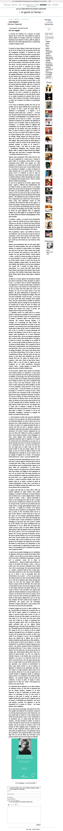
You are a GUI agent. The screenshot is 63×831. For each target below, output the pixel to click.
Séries (20, 4)
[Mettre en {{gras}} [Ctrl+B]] (8, 805)
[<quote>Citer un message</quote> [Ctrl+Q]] (16, 805)
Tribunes (49, 4)
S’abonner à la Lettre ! (31, 6)
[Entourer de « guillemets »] (18, 805)
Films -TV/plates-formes (28, 4)
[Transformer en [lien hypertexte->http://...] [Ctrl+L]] (13, 805)
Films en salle (7, 4)
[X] (51, 22)
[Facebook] (48, 22)
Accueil (10, 19)
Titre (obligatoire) (10, 797)
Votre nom (9, 790)
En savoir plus (43, 1)
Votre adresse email (10, 794)
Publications (43, 4)
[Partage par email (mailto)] (46, 22)
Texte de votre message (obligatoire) (13, 800)
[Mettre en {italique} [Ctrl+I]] (11, 805)
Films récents (14, 4)
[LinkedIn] (49, 22)
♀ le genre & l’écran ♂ (31, 12)
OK (50, 1)
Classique (37, 4)
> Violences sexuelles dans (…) (47, 43)
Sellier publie (55, 4)
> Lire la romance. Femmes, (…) (48, 48)
